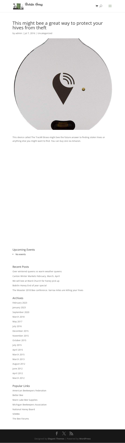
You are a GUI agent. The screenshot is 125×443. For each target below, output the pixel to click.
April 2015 (17, 349)
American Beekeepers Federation (29, 390)
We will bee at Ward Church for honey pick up (35, 280)
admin (19, 33)
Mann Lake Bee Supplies (25, 399)
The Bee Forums (20, 418)
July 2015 (17, 345)
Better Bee (17, 395)
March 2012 (18, 378)
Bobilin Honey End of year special (29, 285)
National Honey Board (23, 409)
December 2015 (20, 331)
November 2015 (20, 335)
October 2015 (19, 340)
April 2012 (17, 373)
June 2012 (17, 368)
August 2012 (18, 363)
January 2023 (19, 307)
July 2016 (17, 326)
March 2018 (18, 316)
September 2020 (20, 312)
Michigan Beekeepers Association (29, 404)
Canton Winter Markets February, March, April (36, 276)
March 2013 (18, 359)
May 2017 (17, 321)
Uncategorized (45, 33)
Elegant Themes (56, 438)
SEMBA (16, 413)
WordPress (85, 438)
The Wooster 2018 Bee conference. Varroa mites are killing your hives (47, 290)
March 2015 (18, 354)
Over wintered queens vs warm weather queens (37, 271)
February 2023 (19, 302)
